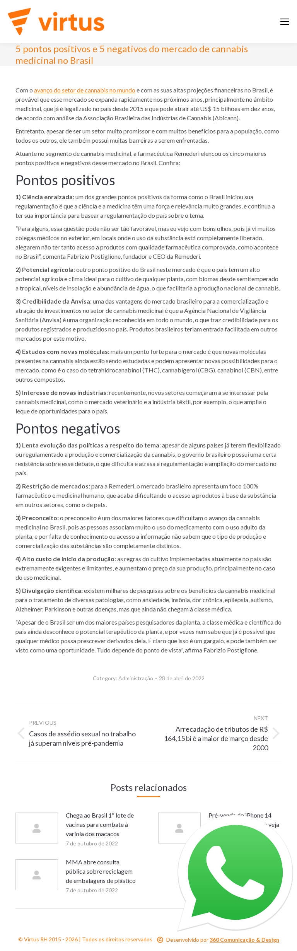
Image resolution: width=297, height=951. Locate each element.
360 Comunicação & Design (244, 939)
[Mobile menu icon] (284, 21)
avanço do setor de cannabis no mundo (84, 90)
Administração (135, 678)
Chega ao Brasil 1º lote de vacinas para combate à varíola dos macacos (100, 824)
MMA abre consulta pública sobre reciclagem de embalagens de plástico (101, 871)
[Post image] (36, 828)
